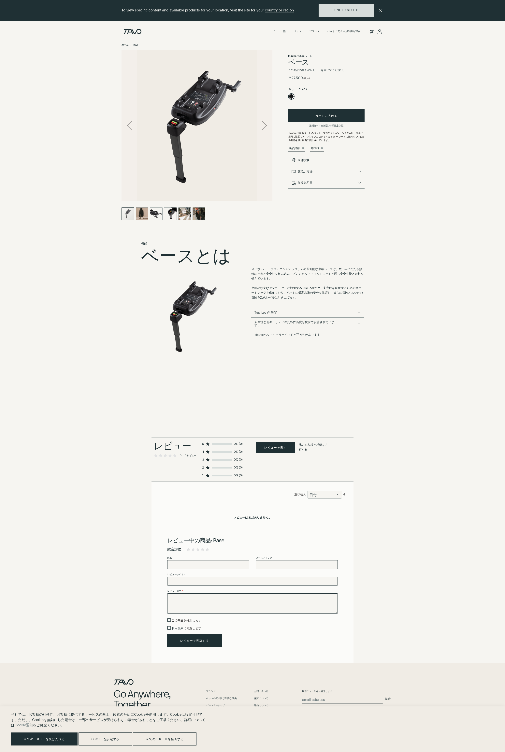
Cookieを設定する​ (105, 739)
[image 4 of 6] (143, 214)
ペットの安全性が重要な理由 (221, 698)
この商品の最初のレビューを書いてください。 (317, 70)
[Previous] (129, 125)
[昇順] (344, 494)
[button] (197, 125)
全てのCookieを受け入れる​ (44, 739)
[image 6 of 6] (185, 214)
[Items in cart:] (371, 31)
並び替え (300, 494)
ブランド (210, 691)
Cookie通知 (24, 725)
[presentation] (326, 171)
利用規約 (177, 628)
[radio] (291, 96)
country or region (279, 10)
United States (346, 10)
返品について (261, 705)
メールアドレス (264, 558)
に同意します (187, 628)
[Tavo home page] (132, 31)
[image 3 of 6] (171, 214)
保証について (261, 698)
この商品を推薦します (186, 620)
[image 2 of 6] (157, 214)
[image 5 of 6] (199, 214)
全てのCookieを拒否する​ (165, 739)
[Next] (264, 125)
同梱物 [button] (314, 148)
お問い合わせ (261, 691)
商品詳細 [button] (294, 148)
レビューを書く (275, 447)
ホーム (125, 45)
